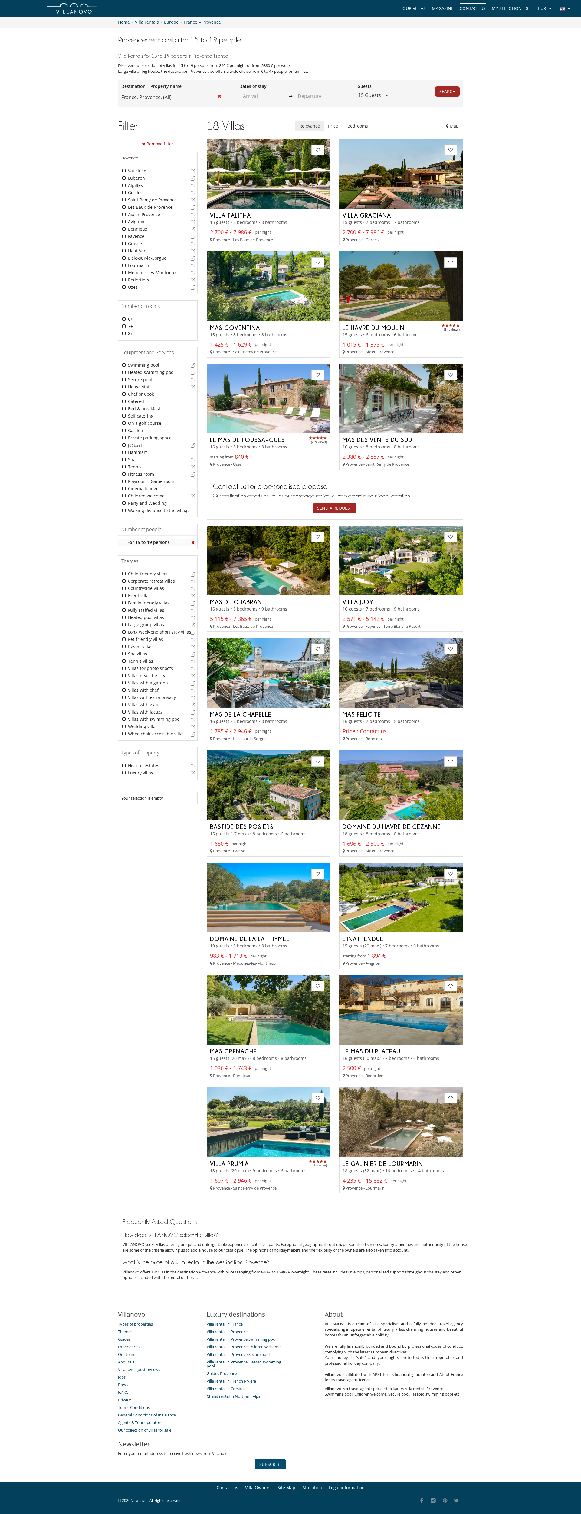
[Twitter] (456, 1501)
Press (123, 1384)
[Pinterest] (444, 1501)
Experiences (129, 1346)
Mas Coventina (235, 327)
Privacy (124, 1400)
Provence (197, 71)
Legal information (347, 1487)
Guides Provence (222, 1373)
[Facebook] (421, 1501)
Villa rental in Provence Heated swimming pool (244, 1364)
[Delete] (193, 542)
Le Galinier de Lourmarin (383, 1163)
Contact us (473, 8)
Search (447, 91)
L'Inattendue (363, 938)
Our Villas (414, 8)
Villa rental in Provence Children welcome (244, 1346)
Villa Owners (258, 1487)
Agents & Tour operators (140, 1422)
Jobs (122, 1377)
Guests (364, 86)
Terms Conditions (134, 1407)
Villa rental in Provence (227, 1331)
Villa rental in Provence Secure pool (238, 1354)
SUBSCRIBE (270, 1464)
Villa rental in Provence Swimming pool (241, 1339)
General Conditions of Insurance (147, 1415)
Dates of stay (253, 86)
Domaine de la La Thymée (250, 938)
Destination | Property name (151, 86)
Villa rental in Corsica (225, 1388)
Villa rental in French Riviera (231, 1381)
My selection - (510, 8)
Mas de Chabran (236, 601)
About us (126, 1362)
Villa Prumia (229, 1163)
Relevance (309, 126)
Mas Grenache (233, 1051)
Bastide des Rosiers (242, 826)
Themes (125, 1331)
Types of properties (135, 1324)
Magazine (443, 8)
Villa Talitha (230, 215)
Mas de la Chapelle (240, 714)
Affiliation (312, 1487)
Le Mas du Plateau (371, 1051)
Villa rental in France (225, 1324)
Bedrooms (358, 126)
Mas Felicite (362, 714)
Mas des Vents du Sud (377, 439)
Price (333, 126)
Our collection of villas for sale (144, 1430)
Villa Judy (358, 601)
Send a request (334, 508)
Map (453, 126)
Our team (126, 1354)
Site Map (286, 1487)
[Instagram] (433, 1501)
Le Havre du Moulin (374, 327)
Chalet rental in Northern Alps (233, 1396)
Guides (124, 1339)
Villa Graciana (367, 215)
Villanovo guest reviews (139, 1369)
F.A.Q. (123, 1392)
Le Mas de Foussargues (247, 439)
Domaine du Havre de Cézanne (392, 826)
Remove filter (159, 144)
